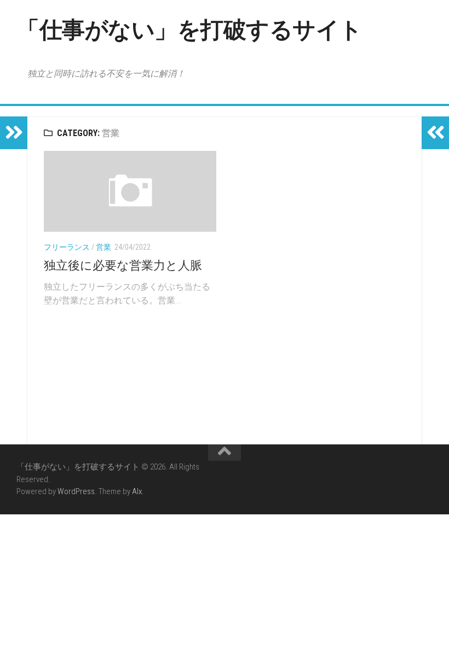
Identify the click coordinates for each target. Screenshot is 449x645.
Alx (137, 491)
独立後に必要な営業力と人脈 (123, 265)
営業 (103, 247)
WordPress (76, 491)
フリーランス (67, 247)
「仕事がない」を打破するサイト (189, 29)
